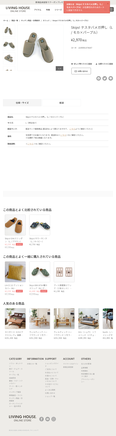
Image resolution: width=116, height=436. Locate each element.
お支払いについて (51, 372)
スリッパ (46, 20)
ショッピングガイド (51, 364)
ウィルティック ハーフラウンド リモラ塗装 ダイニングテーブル (38, 333)
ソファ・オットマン (16, 364)
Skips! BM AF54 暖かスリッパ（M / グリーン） (38, 287)
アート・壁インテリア (15, 387)
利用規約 (84, 371)
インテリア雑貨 (15, 392)
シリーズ (58, 9)
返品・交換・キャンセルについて (51, 379)
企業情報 (84, 367)
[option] (40, 48)
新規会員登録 (68, 367)
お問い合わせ (50, 393)
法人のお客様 (86, 363)
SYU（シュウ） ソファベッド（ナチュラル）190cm (87, 333)
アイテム (37, 9)
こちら (72, 128)
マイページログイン (70, 363)
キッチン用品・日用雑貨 (30, 20)
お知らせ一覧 (32, 363)
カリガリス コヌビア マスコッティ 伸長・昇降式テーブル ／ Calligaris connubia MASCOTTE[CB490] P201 (14, 333)
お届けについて (51, 375)
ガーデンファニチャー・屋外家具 (16, 404)
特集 (48, 9)
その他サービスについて (51, 385)
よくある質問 (50, 390)
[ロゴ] (18, 9)
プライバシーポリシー (88, 380)
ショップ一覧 (50, 396)
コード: (74, 47)
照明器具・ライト (16, 395)
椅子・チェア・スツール (16, 370)
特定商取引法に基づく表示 (88, 375)
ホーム (5, 20)
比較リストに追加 (105, 63)
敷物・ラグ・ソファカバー (16, 382)
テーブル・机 (14, 374)
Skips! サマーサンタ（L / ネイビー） (38, 240)
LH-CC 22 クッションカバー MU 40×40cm (14, 287)
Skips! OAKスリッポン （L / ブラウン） (14, 240)
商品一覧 (14, 20)
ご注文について (51, 369)
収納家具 (12, 378)
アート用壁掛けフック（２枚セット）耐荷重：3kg (63, 287)
